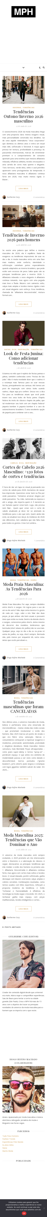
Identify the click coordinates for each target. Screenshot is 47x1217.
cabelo (14, 463)
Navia (4, 1148)
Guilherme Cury (13, 197)
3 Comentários (39, 657)
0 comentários (39, 197)
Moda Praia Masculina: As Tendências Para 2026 (23, 588)
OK (24, 1213)
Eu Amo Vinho (8, 1145)
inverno (17, 108)
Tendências (28, 108)
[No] (44, 1208)
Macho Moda (7, 1151)
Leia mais (23, 188)
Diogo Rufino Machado (16, 540)
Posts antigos (12, 927)
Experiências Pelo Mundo (12, 1142)
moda (13, 580)
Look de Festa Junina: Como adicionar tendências (23, 358)
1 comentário (39, 540)
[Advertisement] (23, 45)
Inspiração (23, 349)
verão (34, 580)
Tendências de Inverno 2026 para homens (23, 237)
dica (14, 349)
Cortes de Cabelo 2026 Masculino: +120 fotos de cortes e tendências (23, 471)
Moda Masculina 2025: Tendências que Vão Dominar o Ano (24, 839)
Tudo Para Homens (10, 1136)
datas (7, 349)
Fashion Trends (8, 1139)
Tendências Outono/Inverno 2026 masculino (23, 116)
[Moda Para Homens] (23, 11)
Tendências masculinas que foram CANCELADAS (23, 706)
